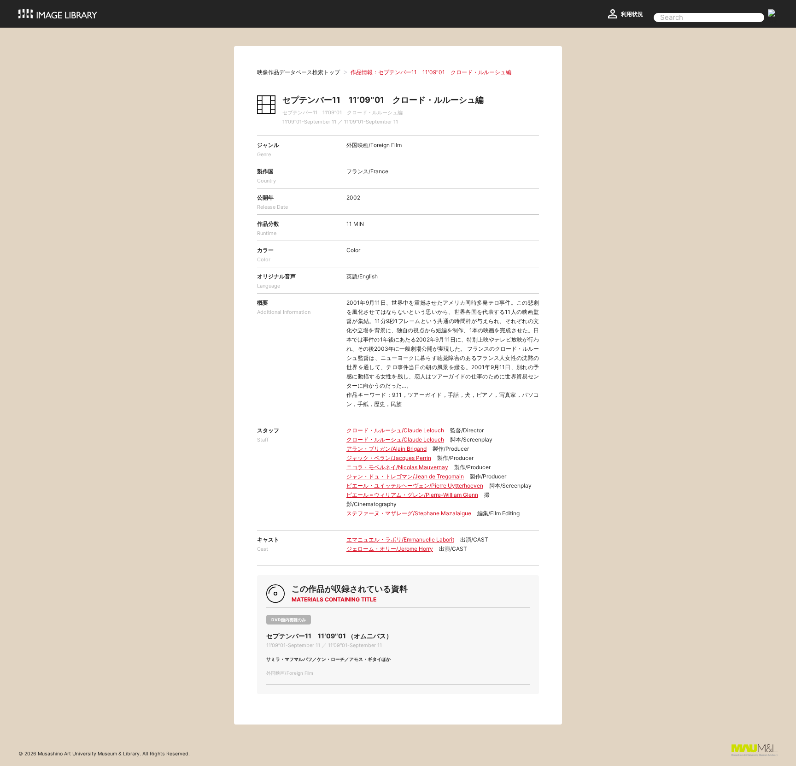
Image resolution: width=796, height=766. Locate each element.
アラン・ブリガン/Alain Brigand (386, 448)
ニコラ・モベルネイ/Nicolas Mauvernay (397, 467)
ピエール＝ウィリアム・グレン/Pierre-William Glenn (412, 494)
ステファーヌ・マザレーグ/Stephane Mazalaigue (408, 513)
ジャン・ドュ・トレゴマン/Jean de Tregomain (405, 476)
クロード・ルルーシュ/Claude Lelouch (395, 430)
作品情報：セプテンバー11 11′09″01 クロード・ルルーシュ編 (431, 72)
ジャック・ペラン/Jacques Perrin (388, 457)
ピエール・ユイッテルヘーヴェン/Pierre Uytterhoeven (414, 485)
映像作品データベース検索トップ (298, 72)
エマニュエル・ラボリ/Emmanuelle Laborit (400, 539)
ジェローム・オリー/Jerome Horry (389, 548)
